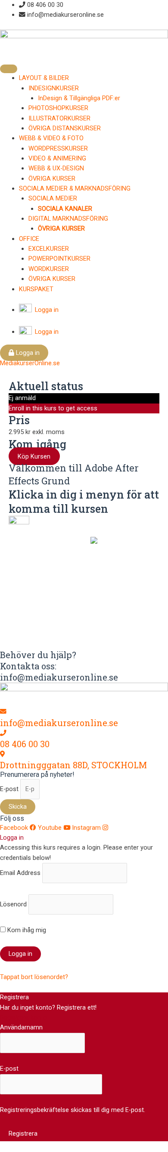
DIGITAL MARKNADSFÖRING (68, 218)
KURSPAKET (36, 289)
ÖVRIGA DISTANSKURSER (64, 128)
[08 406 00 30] (3, 733)
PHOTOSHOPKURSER (58, 108)
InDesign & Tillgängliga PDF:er (79, 98)
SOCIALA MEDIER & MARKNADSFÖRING (75, 188)
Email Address (20, 873)
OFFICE (29, 239)
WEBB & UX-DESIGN (56, 168)
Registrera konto (23, 1017)
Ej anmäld (22, 398)
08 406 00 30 (25, 743)
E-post (10, 789)
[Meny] (8, 69)
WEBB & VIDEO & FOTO (51, 138)
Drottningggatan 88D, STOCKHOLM (73, 764)
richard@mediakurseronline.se (80, 633)
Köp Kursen (34, 456)
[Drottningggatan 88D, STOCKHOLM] (2, 754)
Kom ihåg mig (26, 930)
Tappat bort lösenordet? (34, 977)
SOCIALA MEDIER (52, 198)
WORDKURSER (48, 269)
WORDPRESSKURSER (58, 148)
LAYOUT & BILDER (44, 78)
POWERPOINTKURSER (59, 258)
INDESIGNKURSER (53, 88)
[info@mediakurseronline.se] (3, 711)
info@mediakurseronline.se (59, 722)
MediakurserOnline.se (30, 363)
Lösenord (13, 904)
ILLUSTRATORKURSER (59, 118)
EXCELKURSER (48, 249)
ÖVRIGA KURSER (51, 178)
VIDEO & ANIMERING (57, 158)
